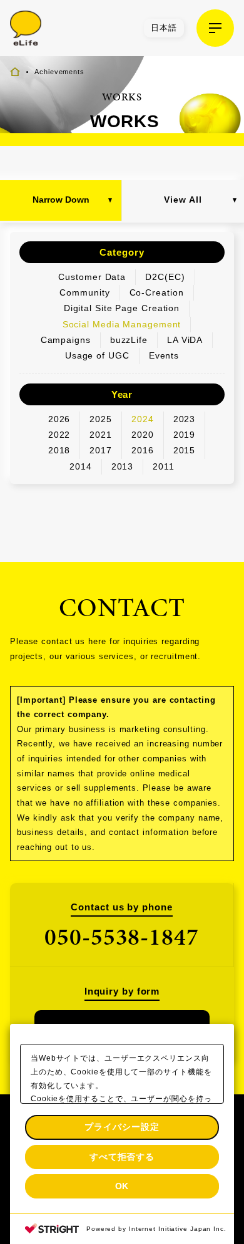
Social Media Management (122, 324)
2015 (184, 450)
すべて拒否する (122, 1157)
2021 (100, 435)
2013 (122, 466)
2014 (80, 466)
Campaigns (66, 340)
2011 (164, 466)
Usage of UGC (97, 355)
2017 (100, 450)
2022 (59, 435)
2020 (142, 435)
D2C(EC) (165, 277)
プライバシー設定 (121, 1127)
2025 (100, 419)
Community (84, 292)
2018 (59, 450)
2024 (142, 419)
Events (164, 355)
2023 (184, 419)
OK (122, 1186)
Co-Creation (157, 292)
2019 (184, 435)
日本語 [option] (164, 27)
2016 (142, 450)
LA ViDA (185, 340)
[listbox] (164, 28)
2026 (59, 419)
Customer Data (92, 277)
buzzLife (129, 340)
